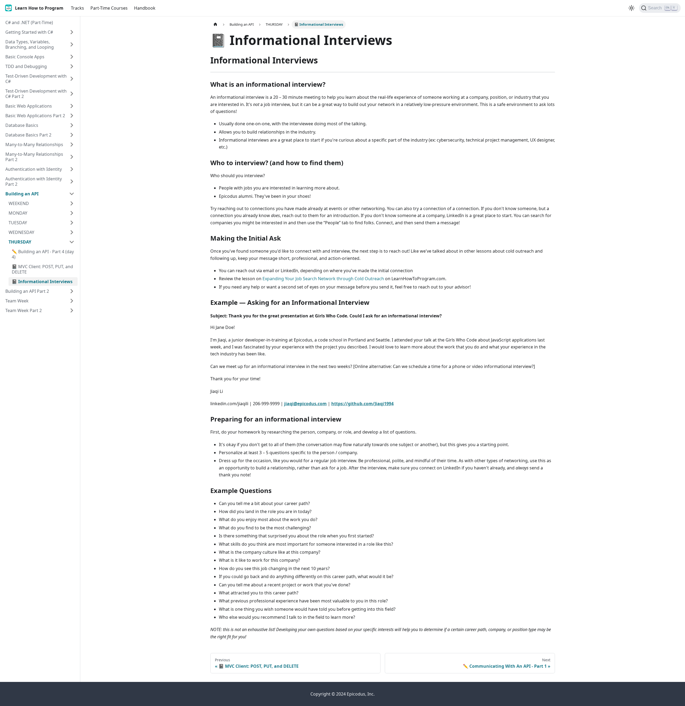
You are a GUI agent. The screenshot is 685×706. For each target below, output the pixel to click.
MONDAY (18, 213)
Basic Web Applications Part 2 (35, 116)
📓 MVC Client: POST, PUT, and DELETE (42, 269)
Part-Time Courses (109, 8)
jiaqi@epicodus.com (305, 404)
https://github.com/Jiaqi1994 (362, 404)
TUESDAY (18, 223)
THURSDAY (20, 242)
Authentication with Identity (33, 169)
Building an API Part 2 (27, 291)
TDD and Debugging (26, 66)
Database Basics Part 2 (28, 135)
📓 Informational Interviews (42, 281)
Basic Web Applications (28, 106)
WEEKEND (19, 203)
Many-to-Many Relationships (34, 144)
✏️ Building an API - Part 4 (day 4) (43, 254)
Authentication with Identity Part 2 (33, 181)
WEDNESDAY (21, 232)
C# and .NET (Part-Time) (29, 22)
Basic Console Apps (24, 57)
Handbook (144, 8)
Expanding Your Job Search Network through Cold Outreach (323, 279)
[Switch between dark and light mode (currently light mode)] (631, 8)
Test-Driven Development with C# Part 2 (36, 93)
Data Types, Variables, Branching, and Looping (29, 44)
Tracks (77, 8)
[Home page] (215, 24)
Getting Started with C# (29, 32)
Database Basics (21, 125)
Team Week (17, 301)
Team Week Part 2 (23, 310)
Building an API (22, 194)
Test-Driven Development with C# (36, 78)
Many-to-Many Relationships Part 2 (34, 156)
